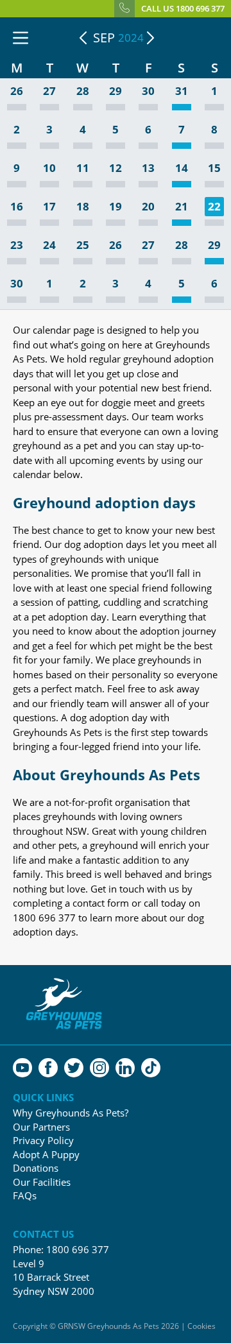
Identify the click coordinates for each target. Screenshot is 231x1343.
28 (82, 91)
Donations (35, 1168)
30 (148, 91)
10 (49, 168)
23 (16, 245)
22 (214, 206)
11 (82, 168)
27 (49, 91)
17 (49, 207)
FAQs (25, 1195)
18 (82, 207)
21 (181, 207)
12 (115, 168)
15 (214, 168)
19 (115, 207)
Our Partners (41, 1127)
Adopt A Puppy (46, 1154)
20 (148, 207)
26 (16, 91)
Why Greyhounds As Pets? (70, 1113)
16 (16, 207)
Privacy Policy (43, 1140)
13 (148, 168)
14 (181, 168)
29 (115, 91)
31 (181, 91)
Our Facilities (42, 1182)
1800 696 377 (77, 1249)
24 (49, 245)
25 (82, 245)
